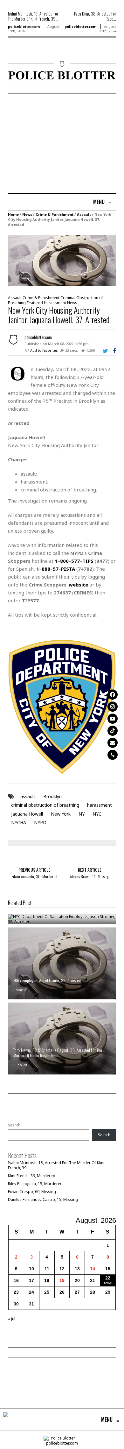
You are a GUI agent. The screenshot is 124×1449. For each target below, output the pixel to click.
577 (75, 561)
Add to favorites (44, 350)
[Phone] (112, 755)
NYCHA (18, 822)
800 (64, 561)
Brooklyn (52, 796)
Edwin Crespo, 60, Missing (32, 1191)
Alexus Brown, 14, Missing (89, 876)
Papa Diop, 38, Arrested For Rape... (95, 16)
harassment (99, 805)
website (78, 584)
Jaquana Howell (27, 814)
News (27, 214)
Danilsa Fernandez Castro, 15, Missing (43, 1199)
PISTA (68, 569)
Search (14, 1125)
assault (27, 796)
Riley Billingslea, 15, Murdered (35, 1183)
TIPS (87, 561)
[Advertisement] (61, 144)
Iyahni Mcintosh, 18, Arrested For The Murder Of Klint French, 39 (56, 1165)
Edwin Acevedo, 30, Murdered (34, 876)
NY (82, 814)
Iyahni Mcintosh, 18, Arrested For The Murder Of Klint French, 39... (33, 16)
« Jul (11, 1319)
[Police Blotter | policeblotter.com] (5, 1419)
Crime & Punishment (54, 214)
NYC (97, 814)
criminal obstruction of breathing (45, 805)
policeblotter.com (24, 26)
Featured (35, 302)
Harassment (55, 302)
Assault (84, 214)
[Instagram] (112, 707)
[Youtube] (112, 719)
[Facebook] (112, 694)
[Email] (112, 743)
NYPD (40, 822)
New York (61, 814)
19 (62, 1280)
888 (46, 569)
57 (56, 569)
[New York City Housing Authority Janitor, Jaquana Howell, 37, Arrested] (62, 260)
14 (92, 1268)
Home (13, 214)
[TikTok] (112, 731)
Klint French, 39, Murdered (31, 1175)
